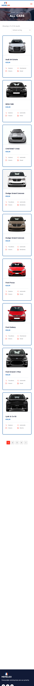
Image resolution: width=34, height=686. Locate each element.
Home (13, 12)
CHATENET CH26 (13, 149)
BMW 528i (10, 104)
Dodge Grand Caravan (15, 193)
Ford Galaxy (11, 327)
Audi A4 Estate (12, 59)
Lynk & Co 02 (11, 416)
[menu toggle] (31, 4)
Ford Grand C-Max (13, 372)
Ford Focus (10, 283)
